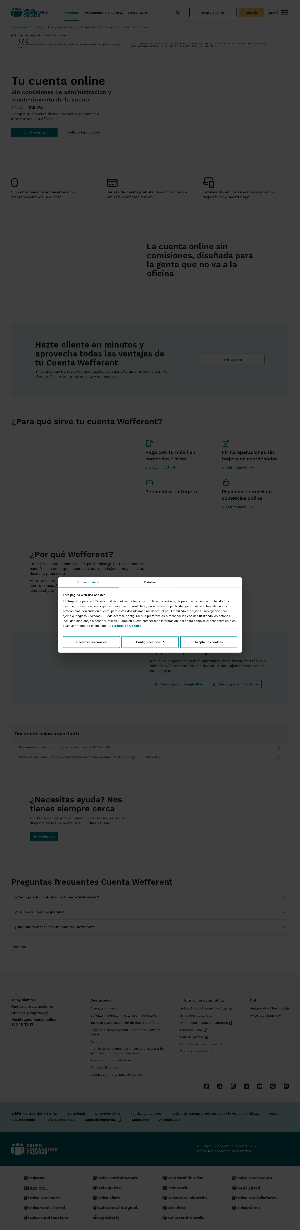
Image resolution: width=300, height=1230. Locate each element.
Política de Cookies (127, 625)
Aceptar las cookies (209, 642)
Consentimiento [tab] (88, 582)
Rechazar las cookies (91, 642)
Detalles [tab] (150, 582)
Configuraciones (148, 642)
